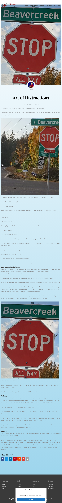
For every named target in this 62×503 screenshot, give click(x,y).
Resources (41, 5)
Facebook (50, 484)
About (31, 5)
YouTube (50, 486)
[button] (2, 459)
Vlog (34, 486)
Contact (4, 486)
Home (26, 5)
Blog (34, 104)
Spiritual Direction (51, 5)
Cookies (19, 486)
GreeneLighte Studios (47, 499)
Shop (59, 5)
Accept (31, 499)
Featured (37, 104)
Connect (36, 5)
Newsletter (51, 488)
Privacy (19, 484)
